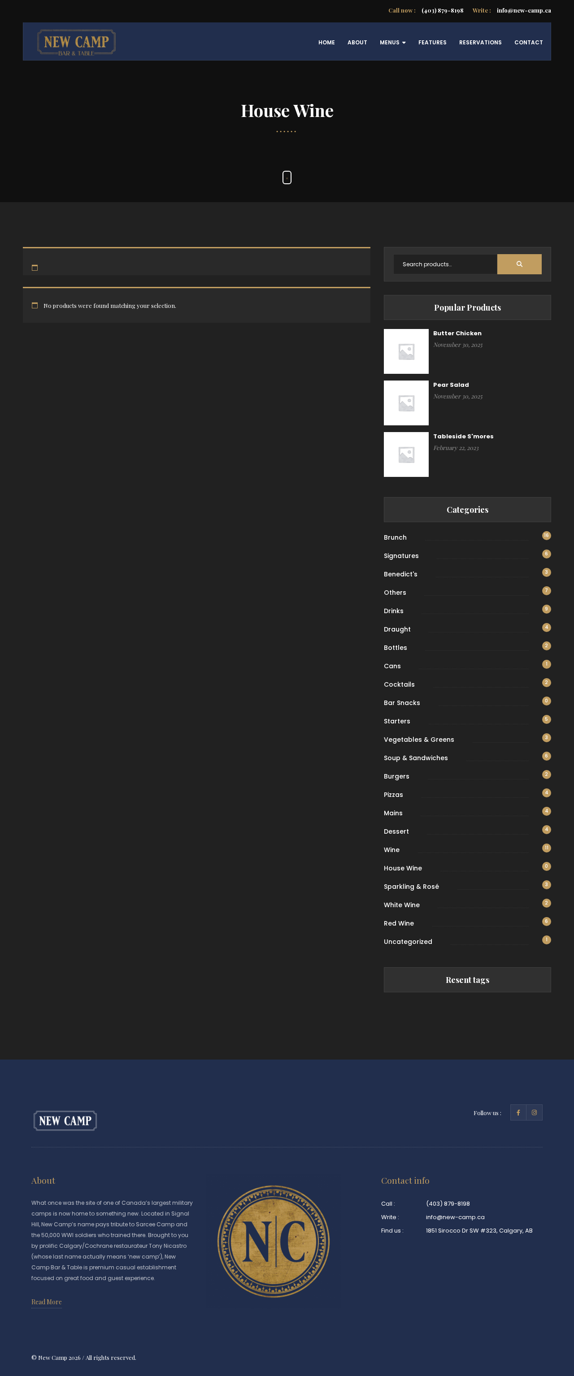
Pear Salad (451, 385)
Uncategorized (408, 941)
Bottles (395, 647)
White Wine (402, 904)
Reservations (480, 42)
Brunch (395, 537)
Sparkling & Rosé (411, 886)
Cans (392, 666)
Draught (397, 629)
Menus (390, 42)
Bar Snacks (402, 702)
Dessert (396, 831)
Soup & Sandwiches (416, 757)
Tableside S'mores (463, 436)
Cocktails (399, 684)
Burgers (396, 776)
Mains (393, 813)
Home (326, 42)
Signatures (401, 555)
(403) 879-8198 (426, 10)
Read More (46, 1302)
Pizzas (393, 794)
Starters (397, 721)
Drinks (394, 610)
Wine (392, 849)
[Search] (519, 264)
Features (432, 42)
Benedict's (400, 574)
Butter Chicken (457, 333)
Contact (528, 42)
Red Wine (399, 923)
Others (395, 592)
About (357, 42)
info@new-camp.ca (512, 10)
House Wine (403, 868)
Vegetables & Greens (419, 739)
